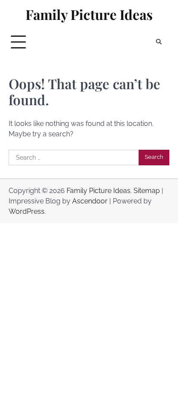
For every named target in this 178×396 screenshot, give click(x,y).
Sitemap (147, 191)
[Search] (158, 41)
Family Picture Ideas (89, 14)
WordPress (26, 211)
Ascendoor (90, 201)
